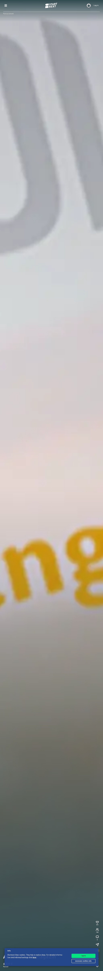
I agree (83, 956)
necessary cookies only (83, 961)
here (34, 958)
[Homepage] (51, 5)
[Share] (97, 944)
